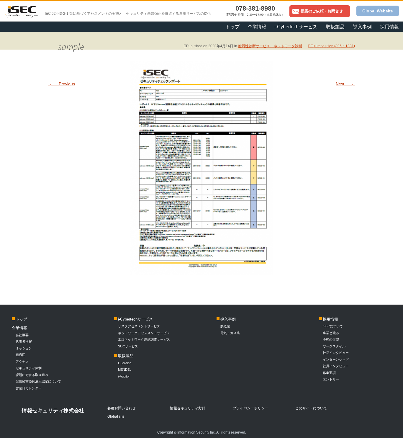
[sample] (201, 271)
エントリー (331, 379)
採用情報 (389, 26)
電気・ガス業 (230, 333)
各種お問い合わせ (121, 408)
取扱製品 (125, 356)
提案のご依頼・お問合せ (322, 11)
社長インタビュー (336, 352)
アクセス (22, 361)
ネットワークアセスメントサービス (144, 333)
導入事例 (228, 319)
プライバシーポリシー (250, 408)
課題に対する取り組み (32, 375)
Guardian (124, 363)
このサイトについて (311, 408)
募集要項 (329, 373)
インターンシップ (336, 359)
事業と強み (331, 333)
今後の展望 (331, 339)
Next (345, 83)
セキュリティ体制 (29, 368)
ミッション (24, 348)
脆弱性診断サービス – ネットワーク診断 (270, 46)
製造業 (225, 326)
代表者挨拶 (24, 341)
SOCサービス (129, 346)
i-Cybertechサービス (135, 319)
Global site (115, 416)
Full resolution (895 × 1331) (333, 46)
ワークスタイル (334, 346)
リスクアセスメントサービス (139, 326)
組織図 (20, 355)
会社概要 (22, 335)
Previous (61, 83)
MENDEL (124, 369)
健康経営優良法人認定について (38, 381)
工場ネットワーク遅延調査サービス (144, 339)
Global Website (377, 11)
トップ (232, 26)
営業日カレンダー (29, 388)
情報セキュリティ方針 (187, 408)
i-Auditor (124, 376)
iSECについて (333, 326)
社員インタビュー (336, 366)
